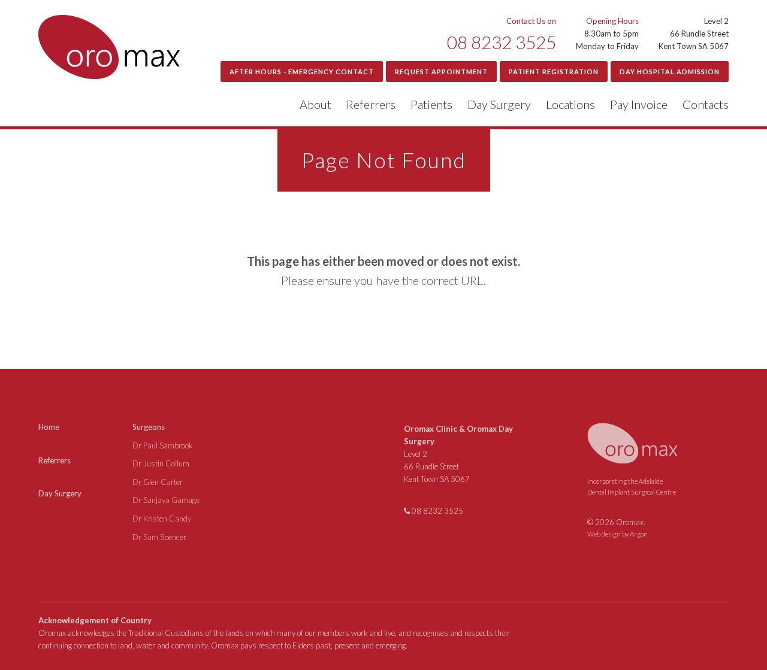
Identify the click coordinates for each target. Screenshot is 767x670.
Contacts (706, 104)
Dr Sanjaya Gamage (166, 500)
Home (48, 427)
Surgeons (148, 427)
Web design (604, 534)
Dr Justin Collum (160, 463)
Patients (431, 104)
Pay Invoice (639, 104)
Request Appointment (441, 71)
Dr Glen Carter (157, 482)
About (315, 104)
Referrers (370, 104)
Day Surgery (499, 104)
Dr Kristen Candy (161, 518)
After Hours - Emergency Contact (302, 71)
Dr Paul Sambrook (162, 445)
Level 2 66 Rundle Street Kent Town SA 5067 (437, 466)
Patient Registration (554, 71)
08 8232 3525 (501, 42)
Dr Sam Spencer (159, 537)
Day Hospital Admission (670, 71)
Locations (570, 104)
